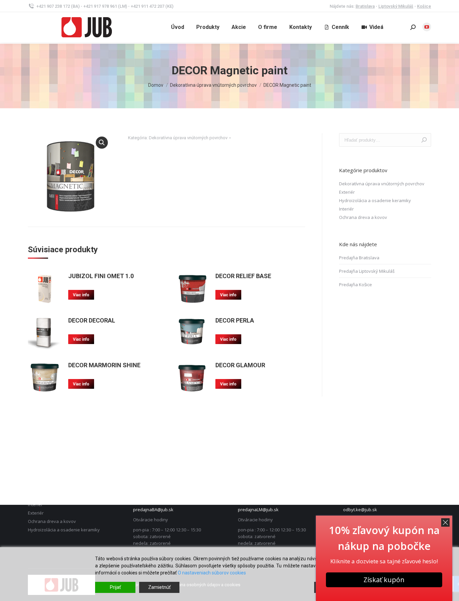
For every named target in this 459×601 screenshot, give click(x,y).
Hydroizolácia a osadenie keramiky (375, 200)
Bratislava (365, 6)
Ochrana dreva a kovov (363, 217)
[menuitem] (177, 27)
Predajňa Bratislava (359, 258)
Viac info (81, 295)
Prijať (115, 587)
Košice (424, 6)
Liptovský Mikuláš (395, 6)
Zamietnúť (159, 587)
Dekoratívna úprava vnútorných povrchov (188, 137)
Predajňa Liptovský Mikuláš (366, 271)
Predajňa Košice (355, 284)
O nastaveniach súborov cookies (212, 572)
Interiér (346, 209)
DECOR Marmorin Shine (104, 365)
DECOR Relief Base (243, 275)
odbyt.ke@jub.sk (360, 509)
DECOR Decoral (91, 320)
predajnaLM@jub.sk (258, 509)
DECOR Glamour (240, 365)
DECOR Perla (234, 320)
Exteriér (347, 192)
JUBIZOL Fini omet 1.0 (101, 275)
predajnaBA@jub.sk (153, 509)
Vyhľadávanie (424, 140)
